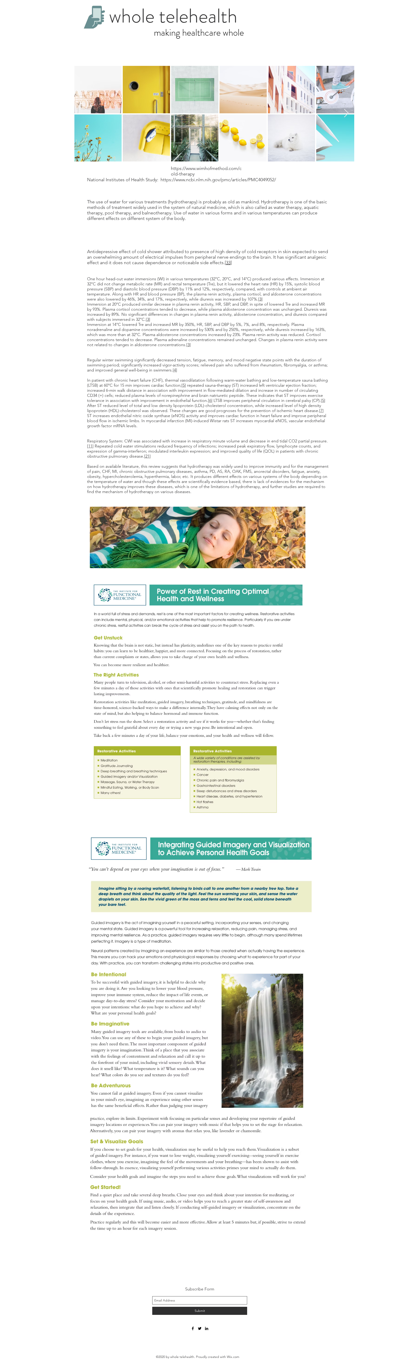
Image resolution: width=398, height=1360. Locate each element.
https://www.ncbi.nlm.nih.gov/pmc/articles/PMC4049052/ (218, 179)
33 (228, 262)
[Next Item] (346, 113)
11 (90, 446)
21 (147, 456)
